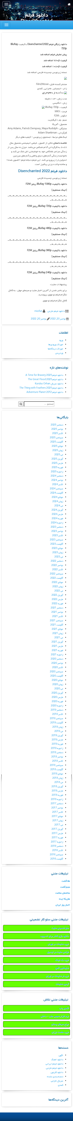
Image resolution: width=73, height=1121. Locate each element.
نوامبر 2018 (57, 757)
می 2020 (58, 689)
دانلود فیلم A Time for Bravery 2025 (44, 375)
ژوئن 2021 (57, 633)
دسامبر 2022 (57, 561)
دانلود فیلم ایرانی (54, 1064)
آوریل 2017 (57, 829)
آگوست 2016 (56, 859)
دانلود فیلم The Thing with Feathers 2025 (41, 388)
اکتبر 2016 (57, 850)
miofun (38, 311)
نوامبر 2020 (57, 663)
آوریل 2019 (57, 736)
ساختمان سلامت (62, 893)
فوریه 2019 (57, 744)
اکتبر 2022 (57, 570)
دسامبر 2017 (57, 804)
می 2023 (58, 557)
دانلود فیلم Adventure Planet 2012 (44, 392)
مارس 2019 (57, 740)
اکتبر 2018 (57, 761)
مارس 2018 (57, 791)
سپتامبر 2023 (56, 540)
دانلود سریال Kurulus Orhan (49, 384)
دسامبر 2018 (57, 753)
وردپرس (59, 353)
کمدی (60, 1085)
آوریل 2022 (57, 595)
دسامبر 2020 (57, 659)
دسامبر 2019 (57, 710)
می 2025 (58, 455)
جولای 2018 (57, 774)
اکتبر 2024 (57, 484)
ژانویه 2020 (57, 706)
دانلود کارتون (57, 1072)
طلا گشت (66, 881)
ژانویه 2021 (57, 655)
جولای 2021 (57, 629)
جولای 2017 (57, 816)
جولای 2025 (57, 446)
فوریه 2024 (57, 519)
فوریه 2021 (57, 650)
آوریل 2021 (57, 642)
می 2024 (58, 506)
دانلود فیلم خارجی (56, 311)
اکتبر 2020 (57, 667)
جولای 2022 (57, 582)
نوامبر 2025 (57, 429)
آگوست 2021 (56, 625)
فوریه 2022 (57, 604)
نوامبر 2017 (57, 808)
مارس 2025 (57, 463)
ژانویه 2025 (57, 472)
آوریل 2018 (57, 787)
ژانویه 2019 (57, 748)
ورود (61, 340)
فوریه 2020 (57, 701)
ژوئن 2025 (57, 450)
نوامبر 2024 (57, 480)
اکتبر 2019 (57, 714)
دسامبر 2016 (57, 846)
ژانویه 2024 (57, 523)
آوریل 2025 (57, 459)
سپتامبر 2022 (56, 574)
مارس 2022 (57, 599)
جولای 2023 (57, 548)
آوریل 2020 (57, 693)
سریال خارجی (57, 1081)
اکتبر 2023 (57, 536)
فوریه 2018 (57, 795)
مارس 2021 (57, 646)
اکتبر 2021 (57, 616)
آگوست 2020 (56, 676)
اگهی (61, 1055)
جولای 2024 (57, 497)
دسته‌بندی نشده (55, 1077)
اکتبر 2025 (57, 433)
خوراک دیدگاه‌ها (55, 349)
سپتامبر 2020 (56, 672)
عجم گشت (65, 887)
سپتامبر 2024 (56, 489)
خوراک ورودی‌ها (55, 345)
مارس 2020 (57, 697)
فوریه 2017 (57, 838)
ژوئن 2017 (57, 821)
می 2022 (58, 591)
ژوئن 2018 (57, 778)
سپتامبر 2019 (56, 718)
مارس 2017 (57, 833)
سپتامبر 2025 (56, 438)
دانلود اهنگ (57, 1060)
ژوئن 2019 (57, 727)
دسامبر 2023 (57, 527)
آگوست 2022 (56, 578)
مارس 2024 (57, 514)
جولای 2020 (57, 680)
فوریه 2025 (57, 467)
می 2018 (58, 782)
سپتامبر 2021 (56, 621)
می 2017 (58, 825)
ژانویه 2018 (57, 799)
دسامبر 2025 (57, 425)
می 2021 (58, 638)
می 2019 (58, 731)
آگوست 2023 (56, 544)
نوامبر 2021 (57, 612)
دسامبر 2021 (57, 608)
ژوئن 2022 (57, 587)
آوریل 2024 (57, 510)
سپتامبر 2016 (56, 855)
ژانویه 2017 (57, 842)
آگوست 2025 (56, 442)
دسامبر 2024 (57, 476)
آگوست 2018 (56, 770)
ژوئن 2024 (57, 501)
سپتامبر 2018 (56, 765)
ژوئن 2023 (57, 553)
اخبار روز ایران (63, 905)
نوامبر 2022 (57, 565)
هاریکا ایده (64, 899)
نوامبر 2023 (57, 531)
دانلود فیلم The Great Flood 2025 (45, 379)
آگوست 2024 (56, 493)
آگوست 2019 (56, 723)
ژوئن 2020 (57, 684)
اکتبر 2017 (57, 812)
